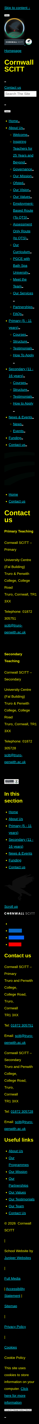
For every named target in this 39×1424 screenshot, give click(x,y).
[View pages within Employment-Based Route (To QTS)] (28, 218)
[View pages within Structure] (28, 342)
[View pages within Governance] (33, 170)
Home (13, 494)
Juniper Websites (17, 1258)
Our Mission (18, 1172)
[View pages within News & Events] (33, 418)
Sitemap (10, 1306)
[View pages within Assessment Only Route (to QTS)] (27, 239)
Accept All (8, 1410)
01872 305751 (22, 1025)
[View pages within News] (22, 425)
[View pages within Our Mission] (32, 177)
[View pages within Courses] (27, 335)
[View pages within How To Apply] (14, 363)
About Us (16, 1151)
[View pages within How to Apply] (14, 411)
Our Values (17, 1192)
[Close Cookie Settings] (5, 1417)
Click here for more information (16, 1395)
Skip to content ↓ (17, 8)
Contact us (17, 501)
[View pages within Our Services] (14, 301)
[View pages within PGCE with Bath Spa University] (29, 273)
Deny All (28, 1410)
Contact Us (17, 1213)
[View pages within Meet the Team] (22, 287)
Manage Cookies (18, 1410)
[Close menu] (5, 81)
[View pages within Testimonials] (33, 349)
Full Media (12, 1278)
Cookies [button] (10, 1347)
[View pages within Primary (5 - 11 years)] (19, 328)
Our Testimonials (22, 1199)
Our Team (16, 1206)
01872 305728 (22, 1111)
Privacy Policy (15, 1327)
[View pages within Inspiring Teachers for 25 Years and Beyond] (26, 163)
